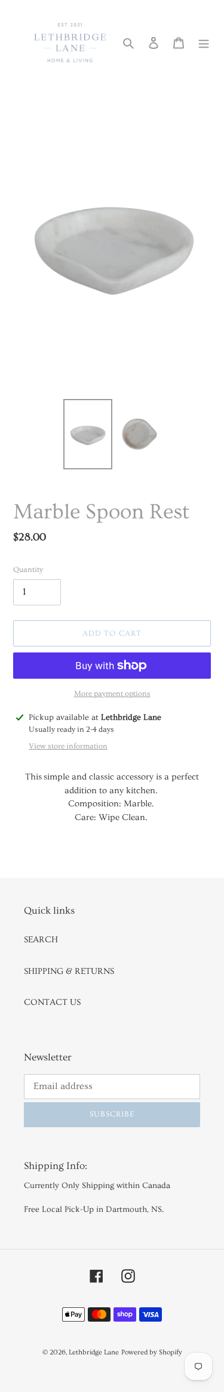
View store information (68, 746)
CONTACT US (52, 1002)
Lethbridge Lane (94, 1352)
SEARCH (41, 940)
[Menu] (203, 42)
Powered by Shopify (151, 1352)
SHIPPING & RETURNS (69, 971)
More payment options (112, 693)
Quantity (28, 569)
